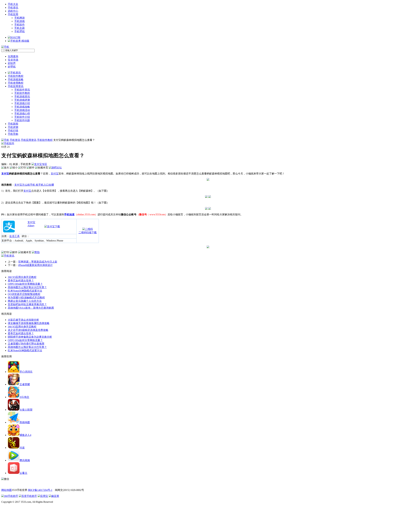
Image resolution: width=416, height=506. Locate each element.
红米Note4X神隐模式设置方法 (25, 290)
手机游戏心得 (22, 113)
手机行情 (13, 130)
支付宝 (5, 173)
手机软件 (19, 24)
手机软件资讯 (22, 89)
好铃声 (12, 63)
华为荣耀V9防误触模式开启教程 (26, 297)
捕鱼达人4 (25, 435)
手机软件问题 (22, 120)
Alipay (30, 225)
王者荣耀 (25, 384)
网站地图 (6, 490)
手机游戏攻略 (15, 79)
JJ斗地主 (24, 397)
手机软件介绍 (22, 117)
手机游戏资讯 (22, 96)
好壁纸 (12, 66)
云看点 (23, 473)
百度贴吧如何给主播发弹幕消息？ (27, 304)
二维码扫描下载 (87, 232)
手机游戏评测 (22, 100)
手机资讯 (13, 7)
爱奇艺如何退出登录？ (21, 280)
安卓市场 (13, 59)
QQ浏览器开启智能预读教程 (24, 294)
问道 (22, 447)
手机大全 (13, 4)
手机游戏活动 (22, 110)
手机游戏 (19, 21)
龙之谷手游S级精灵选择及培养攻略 (28, 330)
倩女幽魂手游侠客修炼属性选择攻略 (28, 323)
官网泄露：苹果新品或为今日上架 (37, 261)
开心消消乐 (26, 371)
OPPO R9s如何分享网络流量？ (25, 284)
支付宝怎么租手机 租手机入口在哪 (34, 184)
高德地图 (25, 422)
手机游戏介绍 (22, 103)
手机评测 (13, 127)
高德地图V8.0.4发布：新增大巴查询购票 (31, 307)
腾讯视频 (25, 460)
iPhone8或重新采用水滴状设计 (35, 265)
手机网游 (19, 17)
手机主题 (19, 28)
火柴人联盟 (26, 409)
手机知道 (69, 214)
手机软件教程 (15, 76)
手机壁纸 (19, 31)
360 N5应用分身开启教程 (22, 277)
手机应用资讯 (15, 86)
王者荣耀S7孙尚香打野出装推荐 (26, 343)
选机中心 (13, 11)
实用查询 (13, 56)
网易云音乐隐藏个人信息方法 (25, 301)
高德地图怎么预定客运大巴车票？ (27, 287)
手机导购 (13, 134)
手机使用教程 (15, 82)
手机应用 (13, 14)
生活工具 (14, 236)
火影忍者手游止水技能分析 (23, 319)
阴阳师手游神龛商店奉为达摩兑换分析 (30, 336)
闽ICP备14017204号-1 (40, 490)
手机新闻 (13, 123)
